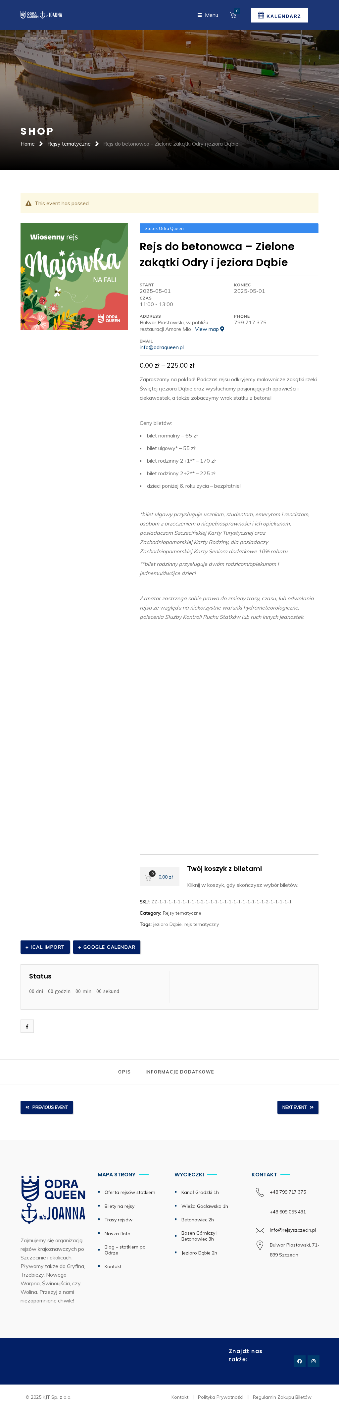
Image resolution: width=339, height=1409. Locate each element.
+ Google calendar (107, 947)
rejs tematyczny (201, 924)
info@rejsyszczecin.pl (293, 1230)
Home (28, 143)
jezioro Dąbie (167, 924)
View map (207, 329)
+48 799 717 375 (293, 1192)
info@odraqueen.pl (162, 347)
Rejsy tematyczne (69, 143)
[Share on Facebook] (27, 1026)
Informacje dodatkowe (180, 1071)
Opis (124, 1071)
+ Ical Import (45, 947)
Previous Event (50, 1107)
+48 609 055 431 (288, 1212)
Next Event (294, 1107)
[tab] (124, 1071)
